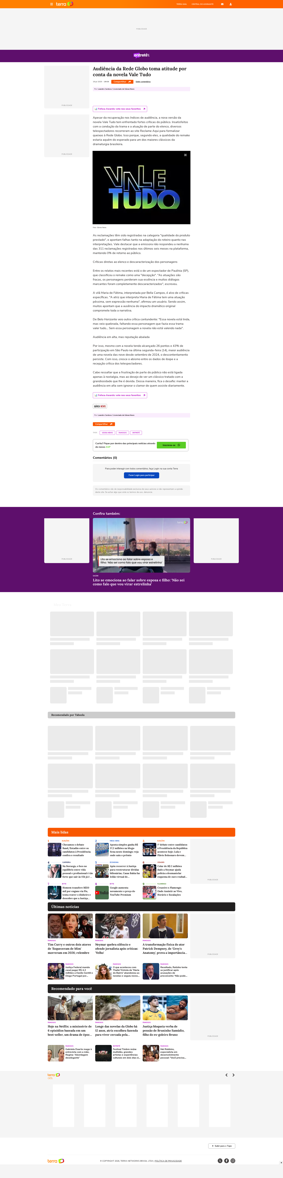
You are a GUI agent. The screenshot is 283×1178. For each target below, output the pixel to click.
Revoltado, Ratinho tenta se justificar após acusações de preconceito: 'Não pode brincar (173, 971)
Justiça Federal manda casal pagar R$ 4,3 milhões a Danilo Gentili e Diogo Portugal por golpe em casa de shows (79, 971)
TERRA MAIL (181, 4)
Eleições (65, 841)
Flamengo (161, 884)
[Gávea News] (100, 406)
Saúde (95, 576)
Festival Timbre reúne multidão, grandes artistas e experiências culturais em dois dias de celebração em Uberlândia (126, 1053)
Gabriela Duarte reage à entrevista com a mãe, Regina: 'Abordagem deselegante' (78, 1053)
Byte (64, 884)
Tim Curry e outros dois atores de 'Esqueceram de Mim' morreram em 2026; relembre (69, 949)
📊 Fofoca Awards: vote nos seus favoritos (117, 108)
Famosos (123, 433)
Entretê (136, 433)
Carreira (66, 862)
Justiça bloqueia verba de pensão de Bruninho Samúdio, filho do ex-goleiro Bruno (163, 1030)
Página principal (64, 4)
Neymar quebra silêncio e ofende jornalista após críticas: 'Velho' (116, 949)
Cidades (160, 862)
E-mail (222, 4)
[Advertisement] (212, 971)
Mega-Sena (114, 841)
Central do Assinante (202, 4)
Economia (114, 862)
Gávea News (107, 433)
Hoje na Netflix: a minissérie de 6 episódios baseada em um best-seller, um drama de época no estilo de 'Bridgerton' (70, 1030)
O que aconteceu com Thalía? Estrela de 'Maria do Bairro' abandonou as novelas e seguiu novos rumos (126, 971)
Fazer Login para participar (141, 475)
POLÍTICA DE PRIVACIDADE (168, 1161)
